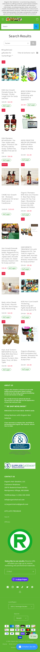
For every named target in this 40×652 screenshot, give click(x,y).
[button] (2, 19)
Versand (13, 647)
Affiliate (7, 522)
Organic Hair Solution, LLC (19, 641)
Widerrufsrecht (13, 644)
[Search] (36, 26)
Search (6, 517)
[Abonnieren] (33, 571)
